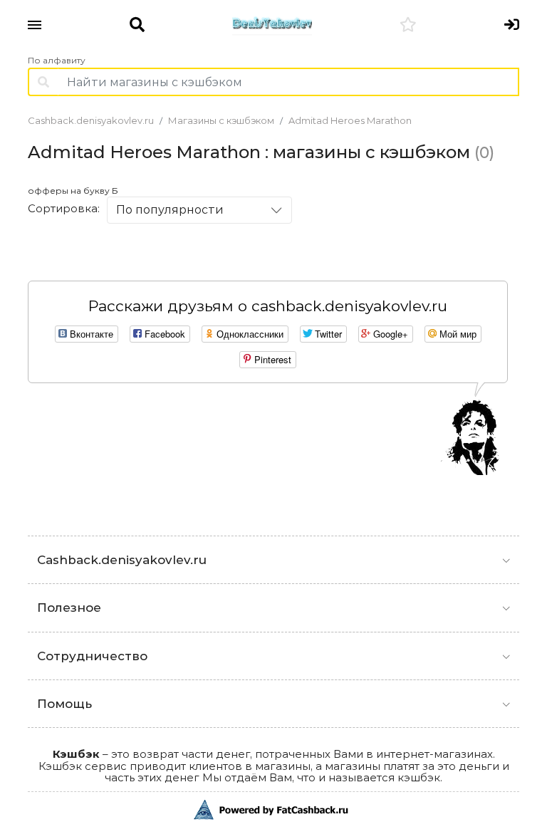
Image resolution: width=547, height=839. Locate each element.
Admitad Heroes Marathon (350, 120)
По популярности (170, 210)
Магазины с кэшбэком (221, 120)
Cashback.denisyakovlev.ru (91, 120)
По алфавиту (56, 60)
